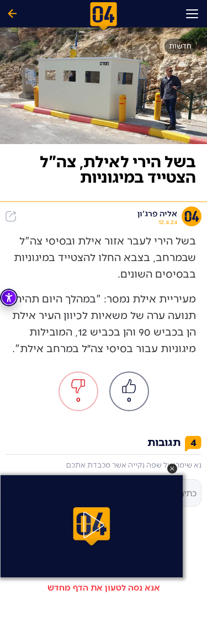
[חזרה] (12, 14)
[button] (172, 469)
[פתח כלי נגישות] (9, 297)
